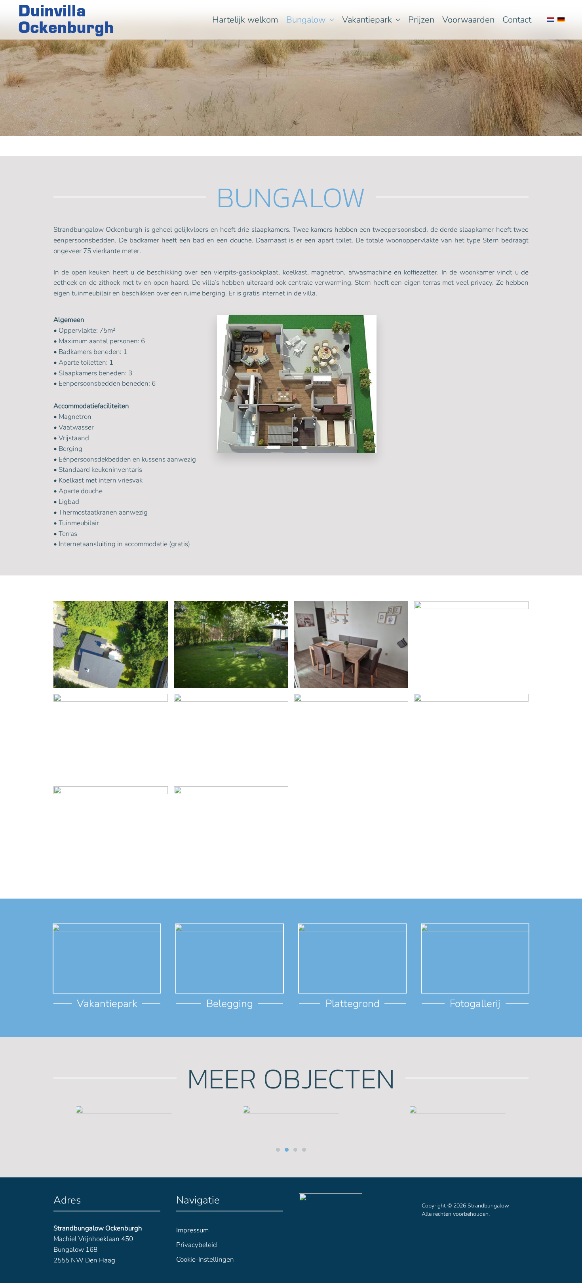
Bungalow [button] (305, 20)
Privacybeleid (196, 1244)
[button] (110, 644)
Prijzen (421, 20)
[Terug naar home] (66, 20)
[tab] (278, 1150)
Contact (516, 20)
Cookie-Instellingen (205, 1259)
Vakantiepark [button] (367, 20)
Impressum (192, 1230)
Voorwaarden (468, 20)
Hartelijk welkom (245, 20)
